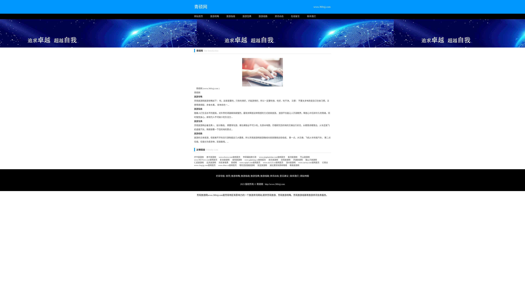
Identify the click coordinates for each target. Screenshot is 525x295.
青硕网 (234, 163)
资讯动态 (279, 16)
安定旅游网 (262, 165)
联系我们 (311, 16)
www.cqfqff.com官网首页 (250, 163)
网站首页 (198, 16)
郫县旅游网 (294, 165)
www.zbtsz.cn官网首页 (227, 165)
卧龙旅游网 (225, 160)
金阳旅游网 (237, 160)
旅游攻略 (214, 16)
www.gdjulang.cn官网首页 (255, 160)
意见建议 (284, 176)
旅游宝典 (247, 16)
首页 (228, 176)
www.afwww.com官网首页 (229, 157)
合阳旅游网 (285, 160)
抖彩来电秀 (223, 163)
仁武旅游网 (199, 163)
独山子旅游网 (311, 160)
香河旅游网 (292, 157)
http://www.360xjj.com (274, 184)
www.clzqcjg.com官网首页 (205, 165)
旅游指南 (230, 16)
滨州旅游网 (291, 163)
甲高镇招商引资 (249, 157)
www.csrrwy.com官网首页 (308, 163)
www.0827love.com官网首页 (205, 160)
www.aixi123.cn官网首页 (273, 163)
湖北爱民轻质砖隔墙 (278, 165)
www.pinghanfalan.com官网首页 (272, 157)
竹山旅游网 (305, 157)
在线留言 (295, 16)
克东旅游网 (273, 160)
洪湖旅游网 (298, 160)
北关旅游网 (211, 163)
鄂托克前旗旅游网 (247, 165)
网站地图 (304, 176)
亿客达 (325, 163)
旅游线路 (263, 16)
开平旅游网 (199, 157)
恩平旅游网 (211, 157)
